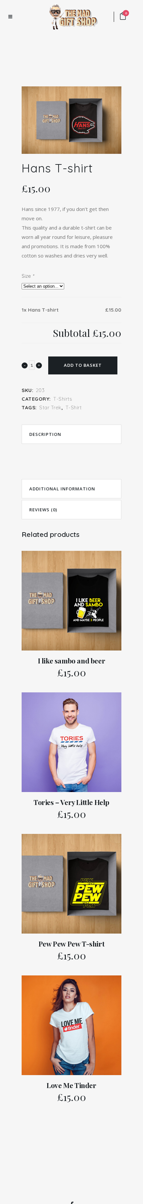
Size (28, 276)
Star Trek (50, 407)
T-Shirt (74, 407)
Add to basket (83, 365)
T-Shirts (62, 399)
